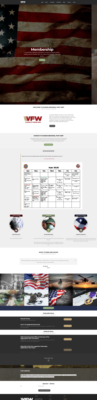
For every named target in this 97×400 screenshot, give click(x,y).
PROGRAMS (52, 2)
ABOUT (46, 2)
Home (50, 398)
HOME (42, 2)
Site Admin (65, 398)
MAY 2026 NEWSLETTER (49, 158)
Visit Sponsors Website (44, 390)
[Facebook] (48, 360)
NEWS (64, 2)
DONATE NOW (48, 144)
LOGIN (74, 2)
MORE (47, 62)
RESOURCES (59, 2)
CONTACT (69, 2)
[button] (4, 52)
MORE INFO (67, 319)
